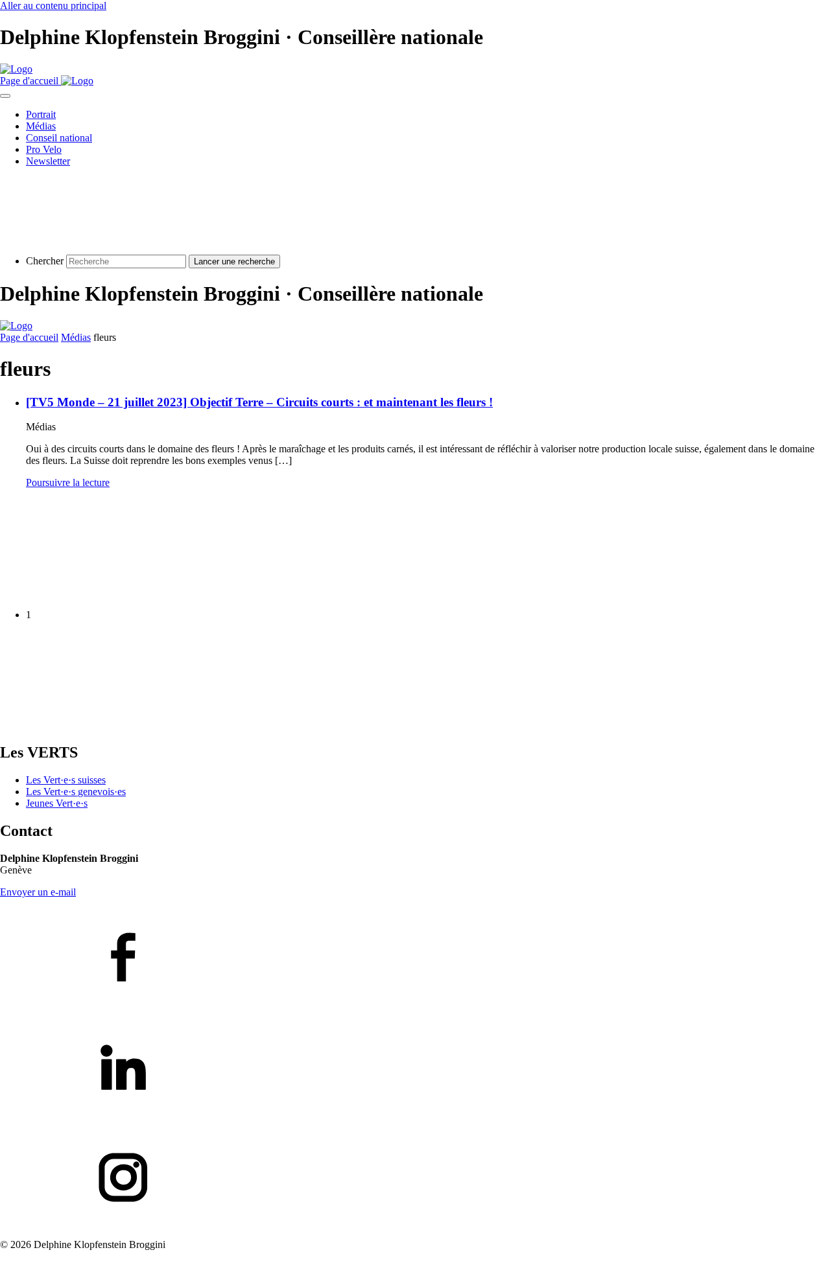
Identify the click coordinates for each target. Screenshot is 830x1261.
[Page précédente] (97, 592)
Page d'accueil (29, 337)
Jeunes (57, 803)
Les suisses (66, 779)
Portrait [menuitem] (41, 114)
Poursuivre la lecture (68, 482)
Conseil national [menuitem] (59, 137)
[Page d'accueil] (16, 69)
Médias (76, 337)
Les (76, 791)
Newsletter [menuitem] (48, 161)
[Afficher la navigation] (5, 96)
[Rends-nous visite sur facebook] (415, 958)
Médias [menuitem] (41, 126)
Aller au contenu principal (53, 5)
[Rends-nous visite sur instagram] (415, 1179)
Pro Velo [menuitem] (44, 149)
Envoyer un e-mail (38, 891)
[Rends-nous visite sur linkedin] (415, 1068)
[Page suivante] (97, 724)
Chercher (45, 260)
